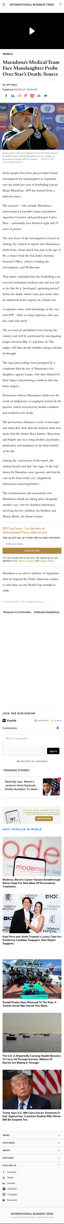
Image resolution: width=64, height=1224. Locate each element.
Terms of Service (26, 560)
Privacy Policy (47, 560)
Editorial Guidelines (46, 612)
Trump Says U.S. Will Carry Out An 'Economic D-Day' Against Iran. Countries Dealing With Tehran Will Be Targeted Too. (32, 1116)
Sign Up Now (44, 818)
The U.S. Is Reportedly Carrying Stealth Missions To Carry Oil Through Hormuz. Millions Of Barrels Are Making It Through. (32, 1059)
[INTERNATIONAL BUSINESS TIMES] (32, 5)
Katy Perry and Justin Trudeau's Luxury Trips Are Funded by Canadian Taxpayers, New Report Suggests (32, 940)
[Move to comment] (45, 96)
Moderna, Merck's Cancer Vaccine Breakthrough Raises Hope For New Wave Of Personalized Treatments (31, 883)
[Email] (39, 96)
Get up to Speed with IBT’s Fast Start (41, 810)
